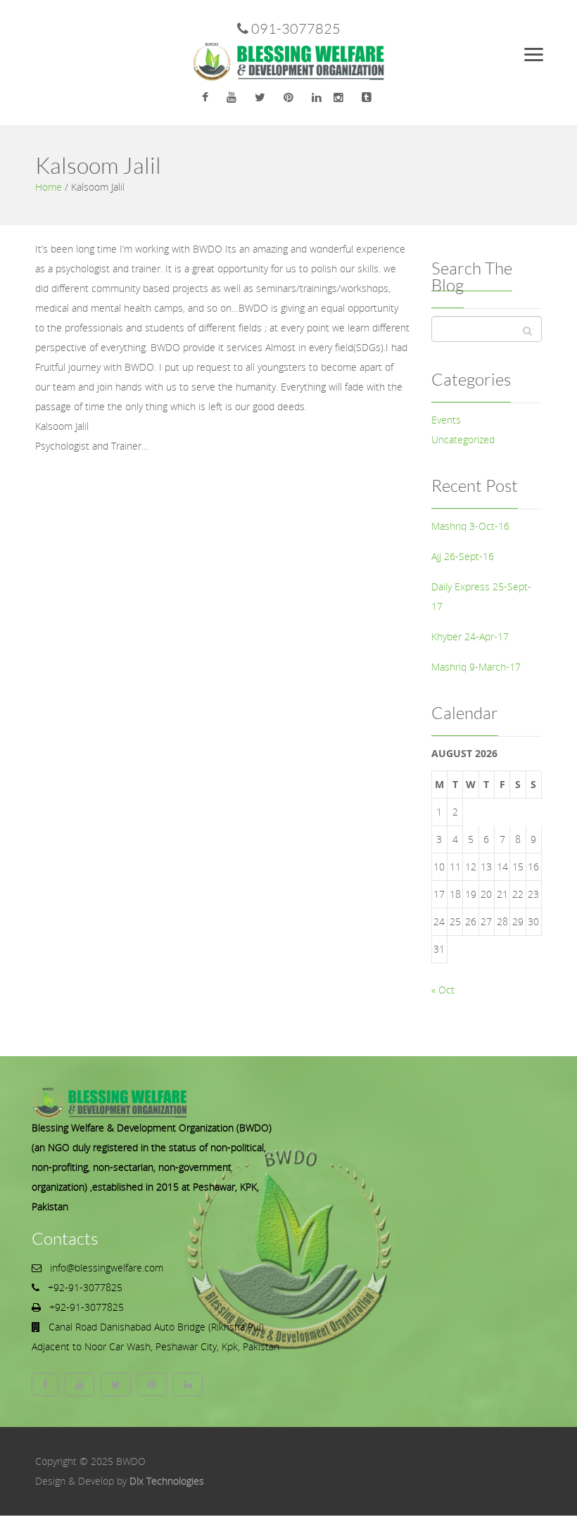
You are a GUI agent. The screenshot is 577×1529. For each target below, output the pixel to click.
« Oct (443, 989)
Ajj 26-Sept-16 (462, 556)
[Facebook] (205, 97)
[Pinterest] (288, 97)
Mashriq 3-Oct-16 (470, 526)
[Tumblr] (366, 97)
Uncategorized (463, 439)
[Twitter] (260, 97)
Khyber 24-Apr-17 (470, 636)
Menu (540, 50)
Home (48, 186)
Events (446, 419)
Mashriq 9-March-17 (476, 666)
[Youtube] (231, 97)
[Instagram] (338, 97)
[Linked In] (316, 97)
